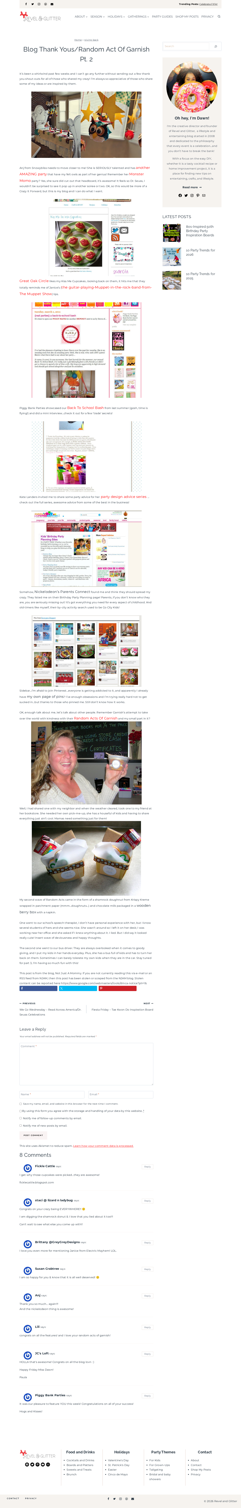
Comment (29, 1046)
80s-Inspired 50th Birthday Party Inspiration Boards (200, 231)
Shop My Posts (201, 1469)
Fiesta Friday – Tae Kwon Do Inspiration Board (122, 1006)
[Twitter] (32, 4)
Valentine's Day (118, 1460)
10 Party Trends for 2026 (200, 252)
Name (26, 1094)
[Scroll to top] (233, 1495)
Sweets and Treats (79, 1469)
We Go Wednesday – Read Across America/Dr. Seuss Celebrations (50, 1009)
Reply (147, 1166)
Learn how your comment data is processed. (103, 1145)
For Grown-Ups (159, 1465)
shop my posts (187, 16)
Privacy (207, 16)
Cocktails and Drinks (80, 1460)
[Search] (216, 46)
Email (94, 1094)
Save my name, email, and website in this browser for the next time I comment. (70, 1103)
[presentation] (171, 233)
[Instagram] (39, 4)
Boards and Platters (80, 1465)
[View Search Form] (219, 16)
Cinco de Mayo (118, 1474)
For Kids (154, 1460)
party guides (162, 16)
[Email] (52, 4)
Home (78, 40)
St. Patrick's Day (119, 1465)
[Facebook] (26, 4)
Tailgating (156, 1469)
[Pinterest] (45, 4)
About (195, 1460)
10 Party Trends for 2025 (200, 276)
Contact (196, 1465)
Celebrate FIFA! (208, 4)
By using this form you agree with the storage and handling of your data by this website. (83, 1110)
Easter (112, 1469)
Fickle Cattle (45, 1166)
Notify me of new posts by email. (45, 1125)
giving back (91, 40)
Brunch (72, 1474)
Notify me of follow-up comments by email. (52, 1118)
